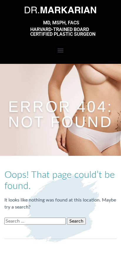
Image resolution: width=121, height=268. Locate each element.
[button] (60, 50)
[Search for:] (35, 221)
